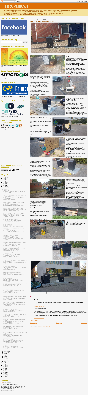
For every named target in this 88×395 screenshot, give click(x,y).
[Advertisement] (9, 138)
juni (4, 355)
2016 (4, 364)
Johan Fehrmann (7, 382)
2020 (4, 183)
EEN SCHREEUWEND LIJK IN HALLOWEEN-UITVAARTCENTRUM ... (13, 255)
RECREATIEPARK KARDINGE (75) (10, 285)
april (5, 357)
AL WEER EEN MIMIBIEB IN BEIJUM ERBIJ (12, 338)
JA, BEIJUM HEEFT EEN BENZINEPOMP (12, 272)
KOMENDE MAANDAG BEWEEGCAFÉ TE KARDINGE (15, 223)
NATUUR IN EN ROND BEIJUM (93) (11, 210)
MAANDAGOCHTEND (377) (9, 273)
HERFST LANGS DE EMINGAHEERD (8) (12, 214)
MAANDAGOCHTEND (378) (9, 207)
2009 (4, 373)
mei (4, 356)
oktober (5, 190)
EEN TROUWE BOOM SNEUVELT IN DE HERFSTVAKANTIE (12, 233)
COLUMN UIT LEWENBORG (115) (10, 235)
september (6, 351)
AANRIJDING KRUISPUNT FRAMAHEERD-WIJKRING (15, 283)
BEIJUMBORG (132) (7, 225)
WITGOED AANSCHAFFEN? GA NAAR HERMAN (13, 205)
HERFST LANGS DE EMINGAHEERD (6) (12, 284)
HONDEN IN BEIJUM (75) (8, 278)
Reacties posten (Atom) (44, 326)
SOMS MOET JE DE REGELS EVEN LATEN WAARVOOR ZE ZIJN (12, 330)
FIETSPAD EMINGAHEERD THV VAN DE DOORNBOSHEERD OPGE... (12, 342)
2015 (4, 365)
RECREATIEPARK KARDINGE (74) (10, 324)
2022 (4, 181)
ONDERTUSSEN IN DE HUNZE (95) (11, 292)
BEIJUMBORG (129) (7, 334)
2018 (4, 186)
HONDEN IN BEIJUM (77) (8, 200)
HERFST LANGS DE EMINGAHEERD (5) (12, 323)
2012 (4, 369)
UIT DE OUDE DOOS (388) (9, 266)
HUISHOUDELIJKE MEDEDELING (10, 240)
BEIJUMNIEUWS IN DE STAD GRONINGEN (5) (13, 274)
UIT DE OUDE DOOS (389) (9, 230)
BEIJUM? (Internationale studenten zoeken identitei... (14, 248)
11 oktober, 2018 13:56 (39, 306)
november (6, 189)
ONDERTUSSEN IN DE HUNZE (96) (11, 256)
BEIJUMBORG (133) (7, 193)
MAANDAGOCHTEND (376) (9, 311)
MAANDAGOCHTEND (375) (9, 349)
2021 (4, 182)
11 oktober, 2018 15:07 (39, 318)
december (6, 187)
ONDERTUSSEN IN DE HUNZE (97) (11, 221)
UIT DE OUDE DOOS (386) (9, 339)
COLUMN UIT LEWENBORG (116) (10, 204)
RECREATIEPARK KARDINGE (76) (10, 250)
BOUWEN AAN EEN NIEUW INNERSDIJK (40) (13, 326)
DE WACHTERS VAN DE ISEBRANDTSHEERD (13, 208)
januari (5, 361)
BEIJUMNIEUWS (16, 6)
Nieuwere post (33, 323)
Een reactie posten (34, 320)
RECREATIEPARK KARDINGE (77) (10, 219)
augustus (6, 352)
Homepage (59, 323)
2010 (4, 372)
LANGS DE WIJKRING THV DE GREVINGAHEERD (14, 298)
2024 (4, 178)
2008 (4, 374)
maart (5, 358)
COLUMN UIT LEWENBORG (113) (10, 309)
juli (4, 353)
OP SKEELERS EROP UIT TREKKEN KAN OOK (13, 286)
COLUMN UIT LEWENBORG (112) (10, 346)
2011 (4, 370)
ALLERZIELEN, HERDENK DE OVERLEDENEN (13, 231)
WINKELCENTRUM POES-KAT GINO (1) (12, 316)
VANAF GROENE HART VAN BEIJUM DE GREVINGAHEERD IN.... (12, 289)
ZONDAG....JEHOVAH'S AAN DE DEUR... (12, 244)
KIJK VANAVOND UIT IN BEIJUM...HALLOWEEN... (14, 218)
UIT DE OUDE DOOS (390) (9, 199)
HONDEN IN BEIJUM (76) (8, 224)
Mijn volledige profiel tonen (7, 390)
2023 (4, 179)
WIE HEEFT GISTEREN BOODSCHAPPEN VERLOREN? (15, 264)
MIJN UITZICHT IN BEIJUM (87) (10, 245)
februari (5, 360)
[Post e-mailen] (46, 292)
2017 (4, 362)
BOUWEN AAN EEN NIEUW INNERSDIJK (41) (13, 226)
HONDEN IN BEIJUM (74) (8, 327)
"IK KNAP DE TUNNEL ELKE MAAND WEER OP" (13, 340)
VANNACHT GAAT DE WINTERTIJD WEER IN (13, 212)
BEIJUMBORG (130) (7, 299)
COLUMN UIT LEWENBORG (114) (10, 271)
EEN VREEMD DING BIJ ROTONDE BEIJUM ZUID (14, 302)
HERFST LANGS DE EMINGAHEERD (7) (12, 249)
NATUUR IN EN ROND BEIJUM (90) (11, 317)
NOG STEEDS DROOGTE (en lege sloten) (12, 269)
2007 (4, 376)
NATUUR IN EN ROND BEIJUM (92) (11, 247)
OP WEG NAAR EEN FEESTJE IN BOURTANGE (13, 213)
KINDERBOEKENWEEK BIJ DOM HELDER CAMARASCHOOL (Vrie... (12, 336)
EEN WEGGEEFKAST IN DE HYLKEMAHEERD (13, 310)
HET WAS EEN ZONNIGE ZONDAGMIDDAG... (13, 313)
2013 (4, 368)
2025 (4, 177)
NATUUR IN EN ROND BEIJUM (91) (11, 279)
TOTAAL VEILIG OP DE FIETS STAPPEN (12, 220)
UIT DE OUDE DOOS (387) (9, 303)
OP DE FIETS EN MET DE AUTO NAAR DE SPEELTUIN (15, 260)
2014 (4, 366)
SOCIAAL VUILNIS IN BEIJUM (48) (43, 21)
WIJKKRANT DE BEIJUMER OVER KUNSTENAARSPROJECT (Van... (11, 237)
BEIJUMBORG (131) (7, 261)
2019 (4, 185)
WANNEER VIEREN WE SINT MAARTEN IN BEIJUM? (14, 209)
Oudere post (84, 323)
